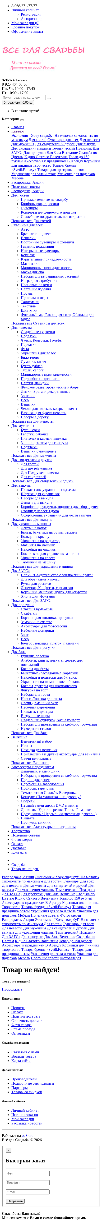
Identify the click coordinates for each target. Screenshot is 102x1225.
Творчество (42, 165)
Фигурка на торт (34, 690)
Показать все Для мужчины (33, 455)
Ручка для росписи (36, 583)
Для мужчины (22, 144)
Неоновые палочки (36, 285)
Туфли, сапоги (32, 370)
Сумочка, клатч (33, 362)
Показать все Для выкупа (31, 519)
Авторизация (31, 19)
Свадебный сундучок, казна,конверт (50, 720)
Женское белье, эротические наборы (50, 387)
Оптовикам (20, 1033)
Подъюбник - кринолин (40, 379)
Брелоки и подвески (37, 234)
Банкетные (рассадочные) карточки (49, 673)
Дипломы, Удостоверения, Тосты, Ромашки (56, 810)
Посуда (26, 293)
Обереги (28, 801)
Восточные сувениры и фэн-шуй (47, 242)
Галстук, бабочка (34, 434)
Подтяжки (29, 447)
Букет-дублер (31, 366)
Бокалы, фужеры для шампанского (49, 686)
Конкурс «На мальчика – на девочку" (51, 797)
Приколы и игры (34, 298)
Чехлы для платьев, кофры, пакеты (49, 409)
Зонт (24, 635)
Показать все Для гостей (31, 221)
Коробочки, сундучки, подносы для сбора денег (59, 507)
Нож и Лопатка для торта (41, 699)
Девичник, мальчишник (40, 771)
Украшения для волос (38, 353)
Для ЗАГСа (20, 571)
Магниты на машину (38, 545)
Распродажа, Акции (27, 182)
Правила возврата (25, 1016)
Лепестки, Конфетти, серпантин (47, 588)
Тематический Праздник (72, 148)
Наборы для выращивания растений (50, 276)
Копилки (28, 255)
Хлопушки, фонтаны (38, 596)
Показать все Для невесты (32, 421)
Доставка (18, 848)
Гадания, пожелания (37, 246)
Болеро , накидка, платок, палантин (50, 643)
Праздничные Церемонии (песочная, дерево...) (59, 814)
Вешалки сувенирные (38, 451)
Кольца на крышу (35, 537)
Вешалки (28, 238)
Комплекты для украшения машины (50, 554)
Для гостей (37, 140)
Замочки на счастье (36, 622)
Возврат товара (23, 1056)
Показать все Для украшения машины (42, 566)
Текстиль (28, 306)
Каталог (17, 131)
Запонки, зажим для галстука (44, 443)
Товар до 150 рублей (75, 898)
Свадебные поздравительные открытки (53, 217)
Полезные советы (25, 187)
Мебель (17, 178)
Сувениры (29, 208)
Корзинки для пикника (80, 902)
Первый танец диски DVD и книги (49, 805)
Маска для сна (32, 272)
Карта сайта (21, 1061)
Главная (17, 127)
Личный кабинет (25, 1110)
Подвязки (29, 336)
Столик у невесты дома (40, 511)
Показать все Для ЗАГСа (31, 601)
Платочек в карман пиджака (44, 438)
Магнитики (30, 263)
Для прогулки (34, 153)
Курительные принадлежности (46, 259)
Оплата (17, 844)
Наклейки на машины (38, 549)
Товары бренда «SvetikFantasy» (46, 907)
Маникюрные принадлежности (46, 268)
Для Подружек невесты (40, 473)
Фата (25, 349)
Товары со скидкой (26, 1092)
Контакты (19, 852)
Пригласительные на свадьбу (44, 199)
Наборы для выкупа (37, 498)
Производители (24, 1079)
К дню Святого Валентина (46, 157)
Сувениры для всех (63, 140)
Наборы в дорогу (35, 417)
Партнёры (19, 1088)
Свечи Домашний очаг (39, 703)
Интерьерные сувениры (40, 251)
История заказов (24, 1115)
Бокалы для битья (35, 669)
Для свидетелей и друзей (55, 144)
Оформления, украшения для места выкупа (56, 515)
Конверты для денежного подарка (48, 212)
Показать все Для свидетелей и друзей (42, 481)
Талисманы (30, 302)
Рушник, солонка (35, 656)
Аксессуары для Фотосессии (44, 626)
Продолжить (12, 989)
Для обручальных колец (40, 579)
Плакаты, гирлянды (37, 711)
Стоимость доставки (28, 1021)
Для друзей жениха (36, 468)
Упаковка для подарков (76, 174)
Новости (18, 1008)
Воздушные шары (35, 716)
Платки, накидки (35, 383)
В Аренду (75, 161)
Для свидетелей (33, 477)
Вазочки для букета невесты (43, 413)
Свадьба (18, 865)
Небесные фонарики (37, 630)
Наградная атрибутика (39, 281)
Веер (25, 400)
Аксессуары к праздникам (45, 161)
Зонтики (28, 396)
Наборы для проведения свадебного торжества (59, 724)
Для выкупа (86, 144)
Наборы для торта (35, 694)
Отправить (15, 1201)
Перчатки (29, 345)
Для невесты (90, 140)
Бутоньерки (30, 430)
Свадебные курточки (38, 332)
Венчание (70, 153)
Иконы (26, 746)
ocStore (27, 1136)
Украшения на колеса (38, 558)
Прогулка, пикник (36, 822)
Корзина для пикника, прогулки (47, 618)
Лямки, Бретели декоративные (45, 391)
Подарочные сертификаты (32, 1083)
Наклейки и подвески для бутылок (49, 677)
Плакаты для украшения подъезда (48, 490)
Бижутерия (30, 357)
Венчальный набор (36, 741)
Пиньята (28, 818)
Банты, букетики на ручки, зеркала (49, 532)
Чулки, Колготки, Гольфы (41, 340)
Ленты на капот (33, 528)
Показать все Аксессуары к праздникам (43, 827)
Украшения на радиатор (40, 541)
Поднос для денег (35, 780)
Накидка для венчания (39, 750)
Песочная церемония (38, 707)
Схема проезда (23, 1029)
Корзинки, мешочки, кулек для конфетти (54, 592)
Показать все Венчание (30, 763)
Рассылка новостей (26, 1123)
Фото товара (21, 1025)
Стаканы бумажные (37, 609)
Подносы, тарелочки (37, 788)
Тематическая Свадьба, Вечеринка (49, 793)
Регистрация (31, 14)
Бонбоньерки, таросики (40, 204)
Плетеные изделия (36, 289)
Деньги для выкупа (36, 502)
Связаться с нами (25, 1052)
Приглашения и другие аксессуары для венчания (60, 754)
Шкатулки (29, 310)
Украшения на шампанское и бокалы (50, 682)
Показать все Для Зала (29, 733)
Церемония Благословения (42, 784)
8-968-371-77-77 (15, 82)
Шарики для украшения (40, 494)
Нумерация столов (36, 729)
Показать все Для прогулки (33, 647)
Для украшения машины (31, 148)
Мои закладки (22, 1119)
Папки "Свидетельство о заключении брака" (57, 575)
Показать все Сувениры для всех (38, 323)
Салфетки (29, 613)
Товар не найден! (25, 869)
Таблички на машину (38, 562)
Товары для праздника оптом (60, 170)
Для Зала (54, 153)
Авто (25, 229)
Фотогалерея (21, 839)
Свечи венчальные (36, 758)
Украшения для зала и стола (33, 174)
